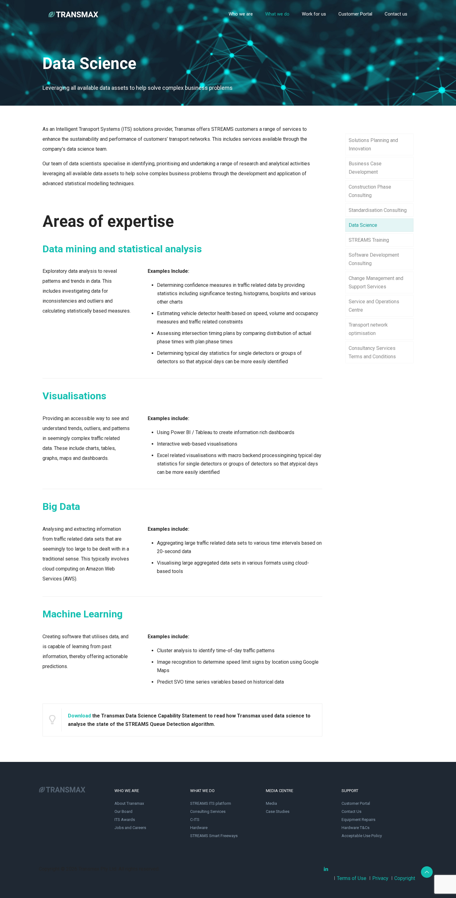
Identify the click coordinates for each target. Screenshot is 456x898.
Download (79, 716)
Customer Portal (356, 803)
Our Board (123, 811)
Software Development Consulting (374, 259)
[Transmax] (73, 14)
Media (271, 803)
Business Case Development (365, 168)
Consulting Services (208, 811)
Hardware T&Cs (355, 827)
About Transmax (129, 803)
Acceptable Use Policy (362, 835)
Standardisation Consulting (378, 210)
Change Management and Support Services (376, 282)
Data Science (363, 225)
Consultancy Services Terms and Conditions (372, 352)
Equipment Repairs (358, 819)
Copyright (404, 878)
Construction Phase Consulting (370, 191)
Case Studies (277, 811)
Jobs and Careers (130, 827)
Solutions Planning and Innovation (373, 144)
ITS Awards (124, 819)
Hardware (199, 827)
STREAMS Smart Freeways (214, 835)
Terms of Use (351, 878)
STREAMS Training (369, 240)
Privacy (380, 878)
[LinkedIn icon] (326, 869)
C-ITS (194, 819)
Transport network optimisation (368, 329)
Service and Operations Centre (374, 306)
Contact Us (351, 811)
